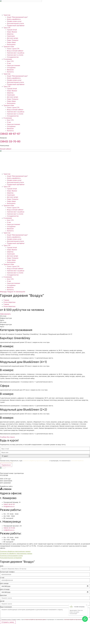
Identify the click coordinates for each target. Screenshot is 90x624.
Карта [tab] (2, 320)
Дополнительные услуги (15, 23)
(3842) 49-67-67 (10, 133)
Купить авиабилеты (14, 19)
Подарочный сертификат (16, 25)
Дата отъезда (4, 589)
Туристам (7, 15)
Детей (2, 601)
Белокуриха (11, 44)
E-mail (2, 577)
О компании (8, 59)
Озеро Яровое (12, 32)
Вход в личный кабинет (15, 51)
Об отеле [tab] (3, 316)
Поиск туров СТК (13, 48)
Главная (6, 300)
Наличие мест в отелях (15, 55)
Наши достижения (13, 65)
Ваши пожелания (6, 607)
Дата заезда (4, 583)
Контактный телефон (7, 571)
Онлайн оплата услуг (14, 21)
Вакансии (10, 70)
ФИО (1, 566)
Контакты (10, 72)
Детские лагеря (12, 38)
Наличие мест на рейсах (15, 53)
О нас (9, 63)
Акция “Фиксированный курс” (17, 17)
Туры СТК (7, 27)
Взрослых (3, 595)
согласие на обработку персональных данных (36, 460)
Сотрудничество (13, 57)
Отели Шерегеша (9, 302)
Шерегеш (10, 34)
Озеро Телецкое (12, 40)
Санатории (11, 36)
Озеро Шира (11, 42)
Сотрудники (11, 67)
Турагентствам (9, 46)
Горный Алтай (12, 30)
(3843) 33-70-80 (10, 141)
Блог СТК (10, 61)
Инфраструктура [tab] (6, 318)
